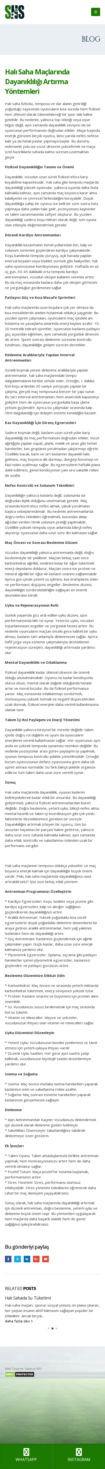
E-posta (45, 1259)
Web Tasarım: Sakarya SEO (23, 1369)
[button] (95, 12)
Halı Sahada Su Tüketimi (28, 1298)
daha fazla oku (18, 1321)
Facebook (8, 1259)
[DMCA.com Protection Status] (19, 1374)
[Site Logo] (14, 12)
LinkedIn (27, 1259)
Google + (36, 1259)
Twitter (17, 1259)
